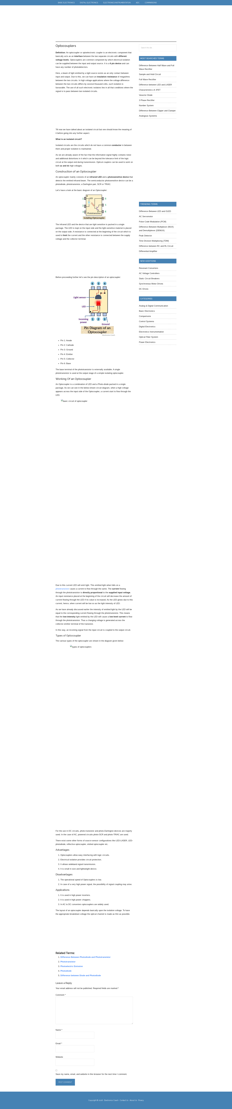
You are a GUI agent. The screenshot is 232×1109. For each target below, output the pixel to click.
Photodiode (65, 971)
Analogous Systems (148, 116)
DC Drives (143, 289)
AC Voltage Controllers (149, 273)
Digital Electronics (147, 326)
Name (59, 1030)
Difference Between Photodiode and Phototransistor (85, 957)
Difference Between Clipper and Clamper (157, 110)
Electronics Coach (68, 12)
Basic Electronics (147, 311)
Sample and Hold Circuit (150, 74)
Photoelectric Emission (71, 966)
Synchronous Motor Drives (151, 283)
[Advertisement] (126, 23)
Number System (146, 105)
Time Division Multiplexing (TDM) (154, 241)
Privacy (141, 1100)
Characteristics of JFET (149, 90)
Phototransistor (68, 961)
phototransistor (62, 589)
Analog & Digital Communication (153, 306)
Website (59, 1057)
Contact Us (124, 1100)
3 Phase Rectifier (147, 100)
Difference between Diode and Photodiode (80, 975)
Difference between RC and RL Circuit (156, 246)
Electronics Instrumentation (151, 332)
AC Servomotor (146, 216)
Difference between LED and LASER (155, 84)
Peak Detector (145, 235)
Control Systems (146, 321)
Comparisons (145, 316)
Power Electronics (147, 342)
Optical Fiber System (148, 337)
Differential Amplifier (148, 251)
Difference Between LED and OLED (155, 211)
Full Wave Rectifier (147, 79)
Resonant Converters (148, 268)
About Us (133, 1100)
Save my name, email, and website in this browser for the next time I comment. (91, 1074)
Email (59, 1043)
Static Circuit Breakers (149, 278)
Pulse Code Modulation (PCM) (152, 221)
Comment (61, 995)
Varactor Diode (145, 95)
